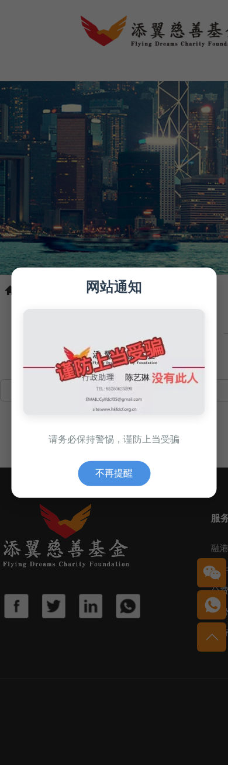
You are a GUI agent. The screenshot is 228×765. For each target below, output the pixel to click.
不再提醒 (114, 473)
